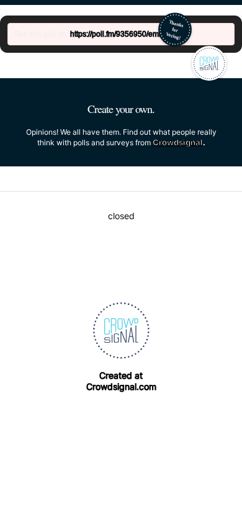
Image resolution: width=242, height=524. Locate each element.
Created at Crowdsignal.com (121, 381)
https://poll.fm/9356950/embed (121, 34)
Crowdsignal (178, 142)
